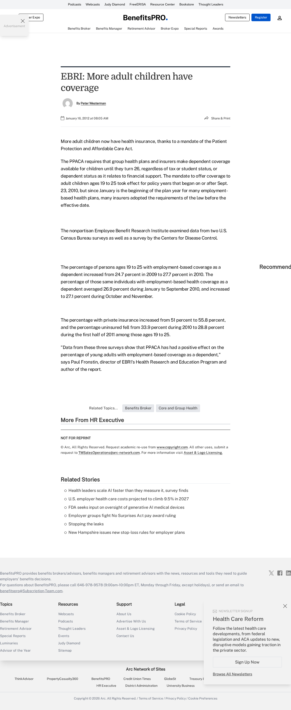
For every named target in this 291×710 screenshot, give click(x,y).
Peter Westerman (93, 103)
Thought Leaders (210, 4)
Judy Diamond (114, 4)
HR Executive (106, 685)
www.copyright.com (172, 447)
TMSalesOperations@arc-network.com (109, 452)
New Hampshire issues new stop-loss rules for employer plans (126, 532)
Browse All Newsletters (232, 674)
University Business (181, 685)
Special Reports (13, 636)
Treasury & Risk (200, 679)
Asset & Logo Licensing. (203, 452)
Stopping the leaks (86, 524)
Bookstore (186, 4)
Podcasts (74, 4)
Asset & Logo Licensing (135, 628)
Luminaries (9, 643)
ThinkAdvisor (24, 679)
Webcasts (93, 4)
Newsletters (237, 17)
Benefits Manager (14, 621)
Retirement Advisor (16, 628)
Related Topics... (103, 408)
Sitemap (65, 650)
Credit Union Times (137, 679)
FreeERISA (138, 4)
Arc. (103, 698)
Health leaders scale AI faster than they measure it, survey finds (128, 490)
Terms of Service (151, 698)
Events (63, 636)
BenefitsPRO (100, 679)
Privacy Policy (176, 698)
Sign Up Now (247, 662)
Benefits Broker (12, 614)
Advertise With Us (131, 621)
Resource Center (162, 4)
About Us (123, 614)
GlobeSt (170, 679)
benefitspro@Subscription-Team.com (31, 591)
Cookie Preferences (202, 698)
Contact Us (125, 636)
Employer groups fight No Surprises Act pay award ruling (122, 515)
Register (261, 17)
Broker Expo (31, 17)
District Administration (141, 685)
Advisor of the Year (15, 650)
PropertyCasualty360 (62, 679)
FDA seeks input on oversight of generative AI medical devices (126, 507)
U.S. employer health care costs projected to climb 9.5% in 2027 (128, 498)
